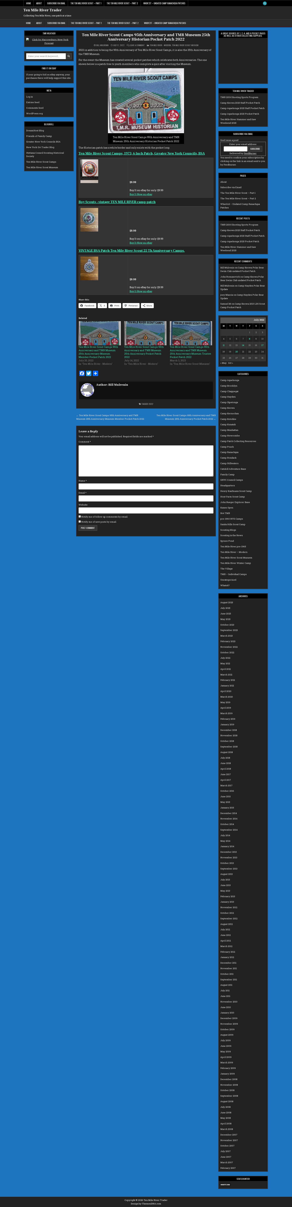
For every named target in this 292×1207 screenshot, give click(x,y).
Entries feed (32, 102)
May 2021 (225, 663)
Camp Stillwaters (229, 463)
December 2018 (228, 730)
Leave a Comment (137, 45)
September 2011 (228, 979)
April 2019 (225, 707)
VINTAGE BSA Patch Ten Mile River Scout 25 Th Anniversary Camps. (132, 250)
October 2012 (227, 912)
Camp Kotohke (228, 419)
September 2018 (229, 746)
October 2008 (227, 1090)
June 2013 (225, 885)
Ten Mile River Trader (42, 10)
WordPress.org (34, 113)
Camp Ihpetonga (229, 402)
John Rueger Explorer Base (235, 502)
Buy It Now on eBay (141, 194)
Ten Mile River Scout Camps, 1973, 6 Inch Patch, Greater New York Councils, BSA (142, 153)
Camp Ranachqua (229, 452)
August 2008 (226, 1101)
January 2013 (227, 901)
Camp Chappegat (229, 391)
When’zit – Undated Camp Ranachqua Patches (164, 3)
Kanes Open (226, 507)
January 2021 (227, 685)
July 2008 (225, 1106)
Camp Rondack (228, 457)
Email (83, 492)
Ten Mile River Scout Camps (41, 161)
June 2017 (225, 774)
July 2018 (225, 757)
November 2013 (228, 857)
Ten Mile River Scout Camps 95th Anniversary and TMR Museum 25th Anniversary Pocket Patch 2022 (144, 352)
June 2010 (225, 1007)
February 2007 (228, 1167)
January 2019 (227, 724)
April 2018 (225, 768)
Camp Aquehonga (229, 380)
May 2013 (225, 890)
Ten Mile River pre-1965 (233, 546)
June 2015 (225, 796)
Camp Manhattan (229, 430)
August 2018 (226, 752)
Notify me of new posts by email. (99, 521)
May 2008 (225, 1117)
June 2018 (225, 763)
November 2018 (228, 735)
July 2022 (225, 657)
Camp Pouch (227, 446)
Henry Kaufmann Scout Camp (236, 491)
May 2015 (225, 802)
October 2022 (227, 652)
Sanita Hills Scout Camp (232, 524)
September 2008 (229, 1095)
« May (223, 362)
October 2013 (227, 863)
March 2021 (226, 674)
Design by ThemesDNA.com (146, 1203)
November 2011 (228, 968)
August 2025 (226, 602)
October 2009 (227, 1029)
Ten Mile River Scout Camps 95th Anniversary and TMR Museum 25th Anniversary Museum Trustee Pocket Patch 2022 (190, 352)
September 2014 (229, 829)
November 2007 (229, 1140)
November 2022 (229, 646)
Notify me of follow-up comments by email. (104, 516)
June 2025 (225, 613)
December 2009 (228, 1018)
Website (83, 504)
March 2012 (226, 946)
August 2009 (226, 1034)
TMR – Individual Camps (233, 574)
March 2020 (226, 696)
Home (28, 3)
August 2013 (226, 874)
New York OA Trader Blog (40, 147)
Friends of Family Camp (39, 136)
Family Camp (227, 474)
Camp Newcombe (230, 435)
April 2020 (225, 691)
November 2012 (228, 907)
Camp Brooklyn (228, 385)
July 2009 (225, 1040)
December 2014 (228, 813)
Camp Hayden (228, 396)
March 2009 (226, 1062)
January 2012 (227, 957)
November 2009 (229, 1023)
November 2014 (228, 818)
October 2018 (227, 741)
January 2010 (227, 1012)
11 (224, 345)
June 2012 (225, 935)
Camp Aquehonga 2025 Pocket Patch (239, 113)
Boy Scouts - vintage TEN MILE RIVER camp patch (117, 202)
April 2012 (225, 940)
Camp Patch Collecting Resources (238, 441)
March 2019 (226, 713)
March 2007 (226, 1162)
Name (83, 480)
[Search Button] (265, 3)
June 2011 (225, 996)
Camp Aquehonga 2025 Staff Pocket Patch (242, 108)
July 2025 (225, 608)
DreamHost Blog (35, 130)
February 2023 (227, 641)
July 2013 (225, 879)
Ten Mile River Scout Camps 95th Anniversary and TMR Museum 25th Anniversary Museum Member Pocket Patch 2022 (98, 352)
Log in (29, 96)
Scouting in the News (231, 535)
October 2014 (227, 824)
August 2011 (226, 984)
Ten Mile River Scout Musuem (185, 45)
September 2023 (229, 630)
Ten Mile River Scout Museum (42, 167)
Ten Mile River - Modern (160, 45)
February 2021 (227, 680)
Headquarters (227, 485)
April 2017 (225, 779)
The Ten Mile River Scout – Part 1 (85, 3)
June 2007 (225, 1156)
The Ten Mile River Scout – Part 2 (122, 3)
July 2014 (225, 835)
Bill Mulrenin (102, 45)
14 (243, 345)
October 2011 (227, 973)
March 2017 (226, 785)
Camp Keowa (227, 407)
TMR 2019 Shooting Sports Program (239, 97)
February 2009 (228, 1068)
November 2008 (229, 1084)
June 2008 (225, 1112)
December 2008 (228, 1079)
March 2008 (226, 1129)
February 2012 (227, 951)
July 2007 (225, 1151)
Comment (85, 441)
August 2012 (226, 924)
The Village (226, 568)
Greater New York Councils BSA (43, 141)
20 (236, 351)
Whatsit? (225, 585)
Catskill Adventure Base (233, 468)
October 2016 (227, 790)
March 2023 (226, 635)
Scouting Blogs (228, 529)
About (39, 3)
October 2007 (227, 1145)
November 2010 (228, 1001)
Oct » (230, 362)
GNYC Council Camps (231, 479)
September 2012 (228, 918)
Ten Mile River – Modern (233, 552)
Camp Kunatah (228, 424)
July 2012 (225, 929)
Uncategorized (228, 579)
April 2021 (225, 669)
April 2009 (226, 1057)
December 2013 (228, 851)
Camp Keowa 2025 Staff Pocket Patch (240, 102)
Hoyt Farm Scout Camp (232, 496)
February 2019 (227, 718)
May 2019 (225, 702)
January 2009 (227, 1073)
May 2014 (225, 840)
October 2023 (227, 624)
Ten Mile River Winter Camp (235, 563)
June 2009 (225, 1045)
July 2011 (225, 990)
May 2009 (225, 1051)
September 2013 (228, 868)
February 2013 (227, 896)
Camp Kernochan (229, 413)
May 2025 (225, 619)
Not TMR (225, 513)
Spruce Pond (227, 540)
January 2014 (227, 846)
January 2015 (227, 807)
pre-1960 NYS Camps (231, 518)
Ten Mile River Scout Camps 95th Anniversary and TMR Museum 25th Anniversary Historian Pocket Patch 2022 (146, 37)
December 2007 (228, 1134)
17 (262, 345)
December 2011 (228, 962)
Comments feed (34, 107)
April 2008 (226, 1123)
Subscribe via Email (56, 3)
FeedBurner (250, 153)
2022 (151, 403)
